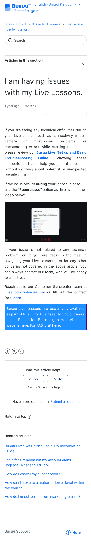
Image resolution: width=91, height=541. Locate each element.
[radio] (33, 378)
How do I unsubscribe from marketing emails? (42, 496)
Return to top (15, 416)
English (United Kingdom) (56, 4)
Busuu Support (15, 24)
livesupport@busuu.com (25, 292)
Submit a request (64, 401)
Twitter (14, 351)
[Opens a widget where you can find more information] (73, 533)
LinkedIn (21, 351)
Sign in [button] (33, 11)
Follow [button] (45, 114)
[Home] (16, 10)
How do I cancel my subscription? (32, 474)
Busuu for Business (46, 24)
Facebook (7, 351)
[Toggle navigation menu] (29, 4)
